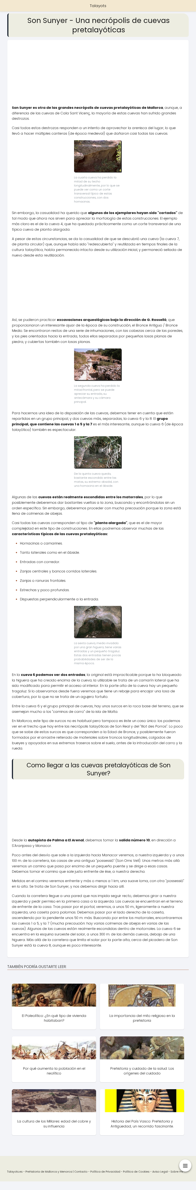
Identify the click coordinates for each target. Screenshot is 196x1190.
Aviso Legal (160, 1172)
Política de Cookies (136, 1172)
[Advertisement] (98, 74)
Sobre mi (177, 1172)
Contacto (80, 1172)
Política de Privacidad (105, 1172)
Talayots (98, 5)
